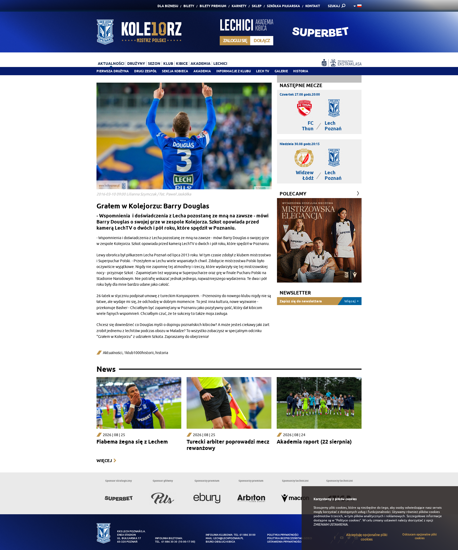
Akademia (202, 71)
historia (161, 353)
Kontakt (312, 6)
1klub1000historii (139, 353)
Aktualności (112, 353)
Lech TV (262, 71)
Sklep (257, 6)
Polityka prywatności (282, 534)
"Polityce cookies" (348, 520)
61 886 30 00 (248, 534)
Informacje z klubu (233, 71)
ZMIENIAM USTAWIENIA (331, 524)
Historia (300, 71)
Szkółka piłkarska (283, 6)
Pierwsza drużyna (112, 71)
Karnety (239, 6)
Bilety (188, 6)
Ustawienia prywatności (284, 541)
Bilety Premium (213, 6)
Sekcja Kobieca (175, 71)
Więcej (104, 460)
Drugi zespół (145, 71)
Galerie (281, 71)
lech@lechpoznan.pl (228, 538)
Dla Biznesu (167, 6)
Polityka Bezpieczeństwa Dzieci (289, 538)
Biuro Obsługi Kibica (220, 541)
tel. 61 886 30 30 (166, 541)
